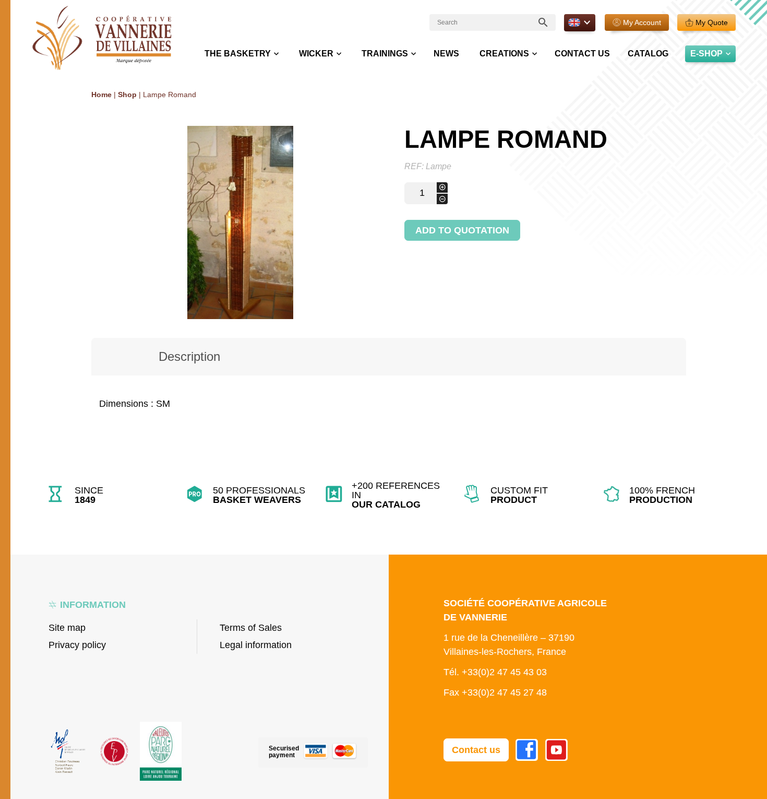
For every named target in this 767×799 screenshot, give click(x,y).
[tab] (189, 356)
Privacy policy (77, 645)
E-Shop (706, 53)
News (446, 53)
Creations (504, 53)
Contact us (582, 53)
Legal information (256, 645)
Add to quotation (462, 230)
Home (101, 94)
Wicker (316, 53)
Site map (67, 627)
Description (189, 356)
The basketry (238, 53)
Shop (127, 94)
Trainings (385, 53)
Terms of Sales (251, 627)
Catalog (648, 53)
